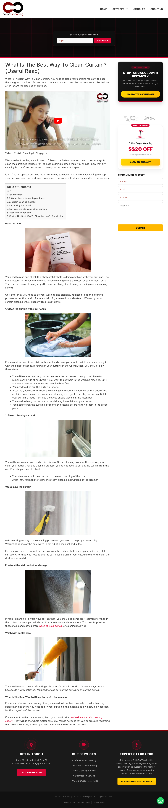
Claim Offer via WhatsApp (140, 94)
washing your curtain (51, 626)
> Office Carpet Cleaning (84, 760)
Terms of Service (84, 802)
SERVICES (118, 9)
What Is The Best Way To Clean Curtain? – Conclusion (36, 216)
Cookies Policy (98, 802)
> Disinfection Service (84, 775)
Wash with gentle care (20, 212)
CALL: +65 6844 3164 (31, 772)
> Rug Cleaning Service (84, 770)
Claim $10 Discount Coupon (136, 781)
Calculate (102, 40)
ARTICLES (139, 9)
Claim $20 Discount (140, 162)
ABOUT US (156, 9)
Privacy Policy (69, 802)
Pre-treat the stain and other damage (28, 209)
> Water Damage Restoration (84, 781)
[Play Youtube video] (57, 120)
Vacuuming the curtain (20, 205)
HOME (103, 9)
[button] (160, 800)
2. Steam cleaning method (22, 202)
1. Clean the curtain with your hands (27, 198)
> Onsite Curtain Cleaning (84, 765)
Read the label (16, 194)
